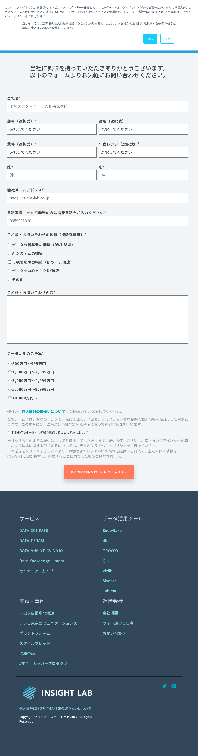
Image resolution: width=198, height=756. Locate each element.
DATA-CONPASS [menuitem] (33, 530)
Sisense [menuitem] (110, 581)
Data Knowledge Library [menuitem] (41, 561)
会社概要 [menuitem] (110, 613)
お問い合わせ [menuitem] (114, 633)
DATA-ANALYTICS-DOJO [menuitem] (41, 550)
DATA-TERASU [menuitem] (32, 540)
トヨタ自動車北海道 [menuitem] (36, 613)
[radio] (97, 363)
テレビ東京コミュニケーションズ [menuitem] (48, 623)
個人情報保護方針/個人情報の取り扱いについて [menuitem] (55, 708)
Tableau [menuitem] (110, 591)
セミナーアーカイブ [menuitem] (36, 571)
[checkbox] (97, 261)
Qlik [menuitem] (106, 561)
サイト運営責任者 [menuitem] (118, 623)
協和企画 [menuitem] (27, 653)
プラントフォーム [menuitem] (34, 633)
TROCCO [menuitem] (110, 550)
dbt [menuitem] (106, 540)
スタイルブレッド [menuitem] (34, 643)
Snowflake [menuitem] (112, 530)
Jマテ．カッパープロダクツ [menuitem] (43, 663)
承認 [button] (150, 39)
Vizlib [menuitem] (108, 571)
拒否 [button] (167, 39)
